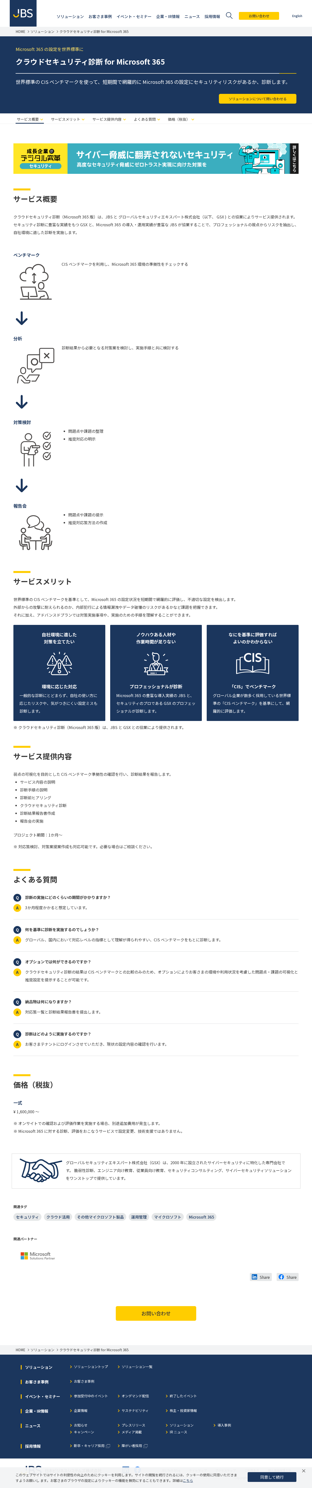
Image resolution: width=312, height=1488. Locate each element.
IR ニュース (178, 1432)
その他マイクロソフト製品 (100, 1217)
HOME (20, 32)
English (297, 16)
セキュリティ (27, 1217)
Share (265, 1277)
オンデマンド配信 (135, 1396)
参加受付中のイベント (91, 1396)
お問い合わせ (259, 15)
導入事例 (224, 1425)
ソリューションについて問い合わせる (258, 98)
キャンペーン (84, 1432)
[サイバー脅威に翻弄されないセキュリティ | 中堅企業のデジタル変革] (156, 147)
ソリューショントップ (91, 1367)
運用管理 (139, 1217)
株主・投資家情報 (183, 1411)
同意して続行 (272, 1477)
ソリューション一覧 (137, 1367)
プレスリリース (133, 1425)
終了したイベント (183, 1396)
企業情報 (81, 1411)
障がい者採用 (132, 1446)
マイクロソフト (167, 1217)
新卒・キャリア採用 (89, 1446)
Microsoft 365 (201, 1217)
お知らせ (81, 1425)
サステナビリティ (135, 1411)
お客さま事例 (84, 1382)
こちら (188, 1480)
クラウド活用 (58, 1217)
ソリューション (42, 32)
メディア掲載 (132, 1432)
